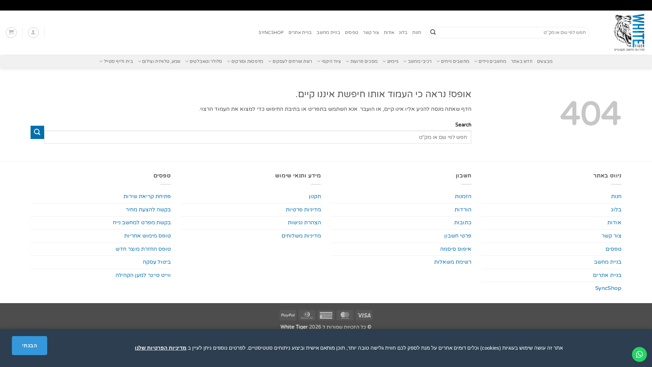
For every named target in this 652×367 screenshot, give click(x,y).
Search (463, 125)
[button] (33, 32)
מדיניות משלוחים (301, 235)
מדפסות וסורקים (247, 61)
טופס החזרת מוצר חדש (143, 249)
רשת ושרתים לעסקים (292, 61)
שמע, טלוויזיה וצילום (161, 61)
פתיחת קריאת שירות (147, 196)
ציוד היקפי (331, 61)
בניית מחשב (328, 32)
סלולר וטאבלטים (206, 61)
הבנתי (29, 345)
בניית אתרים (300, 32)
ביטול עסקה (157, 262)
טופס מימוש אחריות (147, 235)
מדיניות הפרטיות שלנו (160, 348)
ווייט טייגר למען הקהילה (143, 275)
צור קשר (371, 32)
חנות (416, 32)
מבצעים (545, 61)
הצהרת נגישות (304, 222)
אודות (389, 32)
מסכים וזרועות (364, 61)
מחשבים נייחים (455, 61)
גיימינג (392, 61)
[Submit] (433, 32)
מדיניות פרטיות (303, 209)
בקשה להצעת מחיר (148, 209)
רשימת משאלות (452, 262)
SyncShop (271, 32)
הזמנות (463, 196)
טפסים (351, 32)
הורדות (462, 209)
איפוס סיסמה (455, 249)
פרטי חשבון (457, 235)
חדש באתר (521, 61)
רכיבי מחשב (420, 61)
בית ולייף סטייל (118, 61)
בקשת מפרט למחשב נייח (142, 222)
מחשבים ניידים (492, 61)
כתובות (462, 222)
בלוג (403, 32)
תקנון (315, 196)
